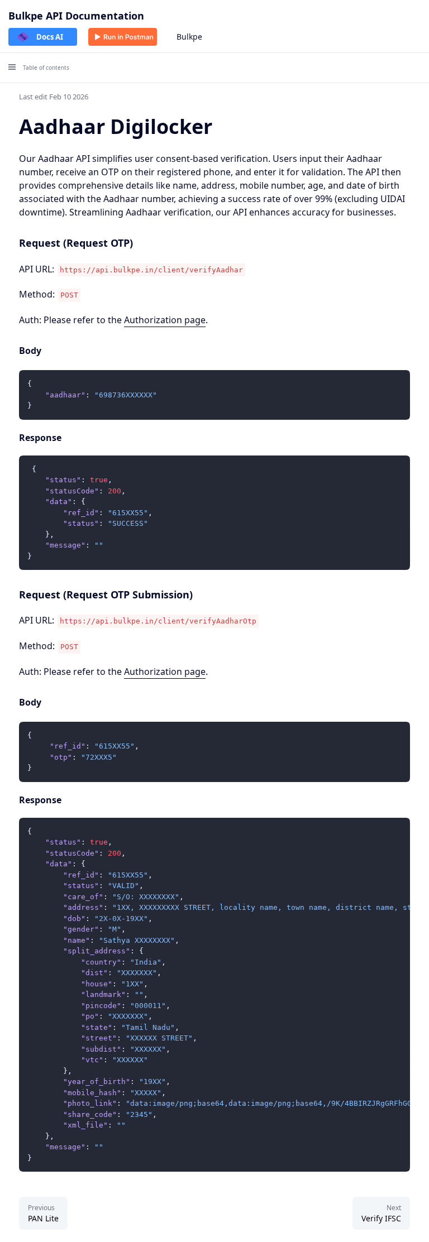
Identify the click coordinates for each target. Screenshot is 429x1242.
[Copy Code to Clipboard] (396, 383)
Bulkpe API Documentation (76, 15)
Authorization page (165, 320)
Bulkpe (189, 36)
